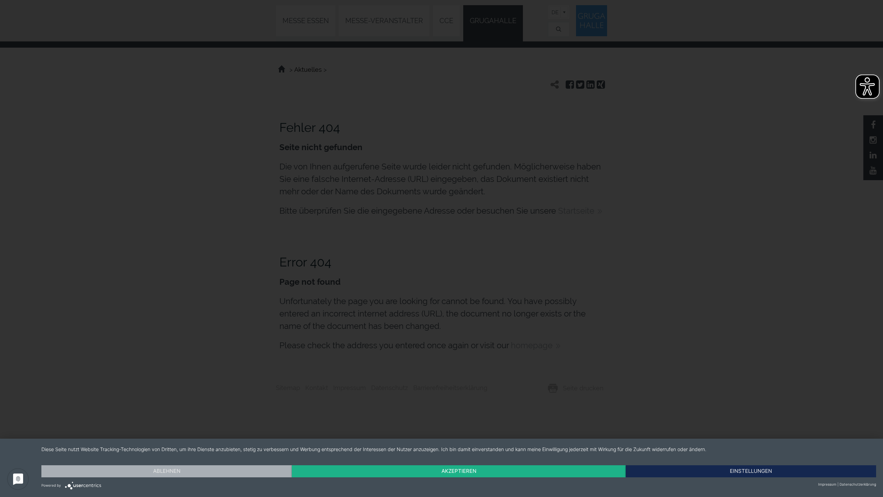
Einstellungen (751, 471)
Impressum (827, 484)
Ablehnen (166, 471)
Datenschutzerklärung (858, 484)
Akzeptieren (459, 471)
